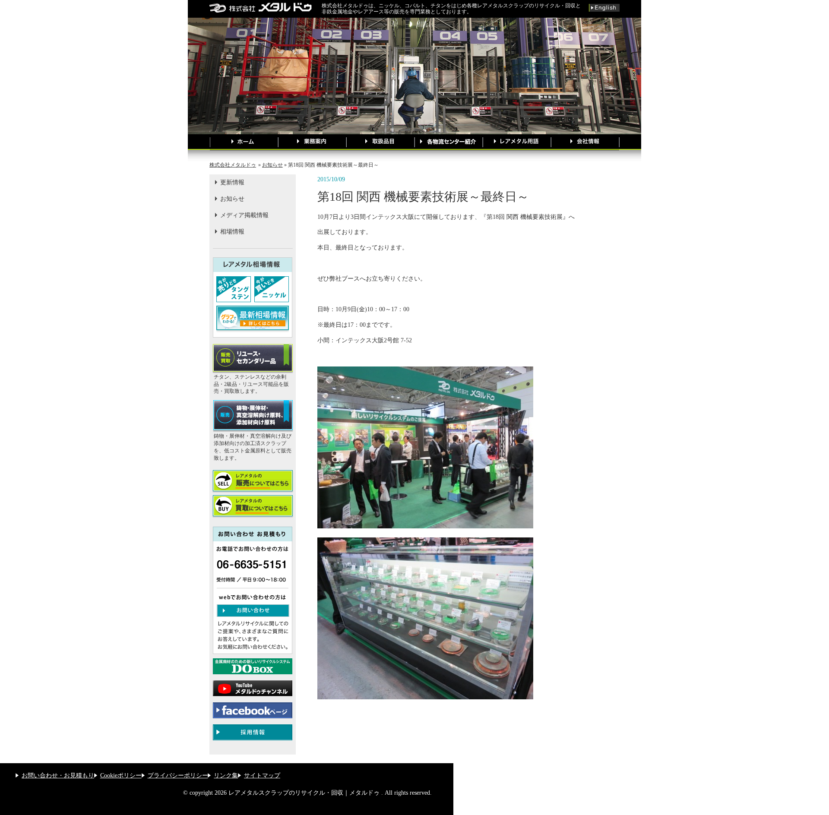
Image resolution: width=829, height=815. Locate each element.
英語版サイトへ (604, 8)
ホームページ (244, 142)
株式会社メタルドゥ (232, 165)
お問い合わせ (253, 610)
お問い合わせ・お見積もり (58, 775)
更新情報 (232, 182)
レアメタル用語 (517, 142)
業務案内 (312, 142)
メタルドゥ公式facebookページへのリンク (252, 710)
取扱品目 (380, 142)
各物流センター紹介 (448, 142)
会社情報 (585, 142)
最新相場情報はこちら (252, 319)
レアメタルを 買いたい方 (252, 506)
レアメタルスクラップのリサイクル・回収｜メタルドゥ (265, 8)
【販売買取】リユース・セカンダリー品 (252, 358)
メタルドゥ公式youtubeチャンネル (252, 688)
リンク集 (226, 775)
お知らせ (272, 165)
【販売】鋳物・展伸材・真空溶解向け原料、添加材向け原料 (252, 416)
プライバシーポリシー (178, 775)
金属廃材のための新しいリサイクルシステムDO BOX (252, 666)
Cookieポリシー (121, 775)
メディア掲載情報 (244, 215)
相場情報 (232, 231)
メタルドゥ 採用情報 (252, 732)
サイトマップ (262, 775)
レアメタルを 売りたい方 (252, 481)
